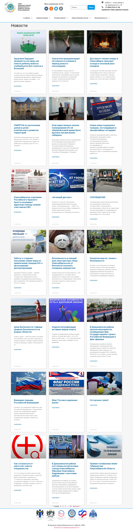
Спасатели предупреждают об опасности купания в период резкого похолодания (66, 62)
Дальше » (76, 506)
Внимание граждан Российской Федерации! (26, 401)
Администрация (42, 18)
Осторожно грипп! (99, 400)
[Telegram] (56, 9)
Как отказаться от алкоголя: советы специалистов (23, 466)
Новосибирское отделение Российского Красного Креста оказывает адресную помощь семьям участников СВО (28, 202)
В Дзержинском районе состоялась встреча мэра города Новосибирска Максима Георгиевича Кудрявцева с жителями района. (65, 469)
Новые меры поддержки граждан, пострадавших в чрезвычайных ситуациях (103, 127)
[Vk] (46, 9)
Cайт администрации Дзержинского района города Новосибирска (24, 7)
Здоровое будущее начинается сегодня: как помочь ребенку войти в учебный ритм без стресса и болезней (28, 63)
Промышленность (101, 18)
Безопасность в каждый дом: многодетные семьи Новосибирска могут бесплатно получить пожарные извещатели (65, 263)
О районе (26, 18)
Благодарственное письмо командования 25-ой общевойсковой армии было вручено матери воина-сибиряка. (66, 130)
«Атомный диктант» (62, 197)
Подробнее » (18, 86)
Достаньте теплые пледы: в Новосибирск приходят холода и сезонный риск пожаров (104, 62)
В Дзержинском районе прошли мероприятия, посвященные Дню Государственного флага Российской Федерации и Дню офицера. (103, 333)
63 (71, 506)
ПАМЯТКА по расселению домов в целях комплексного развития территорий (27, 129)
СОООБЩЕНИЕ (97, 197)
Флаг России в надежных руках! (64, 401)
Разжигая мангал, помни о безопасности (103, 259)
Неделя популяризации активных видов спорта (64, 328)
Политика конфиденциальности (66, 527)
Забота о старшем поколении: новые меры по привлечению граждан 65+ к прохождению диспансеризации (28, 263)
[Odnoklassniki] (51, 9)
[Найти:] (79, 7)
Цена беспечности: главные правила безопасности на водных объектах (28, 329)
